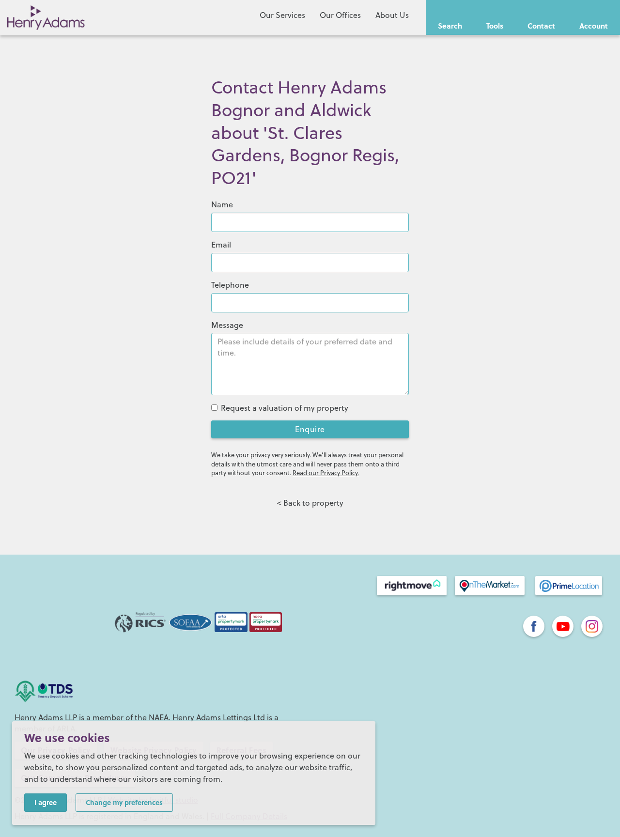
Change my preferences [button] (124, 802)
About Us (392, 15)
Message (227, 325)
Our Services (282, 15)
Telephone (230, 284)
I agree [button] (45, 802)
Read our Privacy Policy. (326, 472)
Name (222, 204)
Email (221, 244)
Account (593, 25)
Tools (494, 25)
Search (450, 25)
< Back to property (310, 502)
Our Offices (340, 15)
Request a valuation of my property (284, 408)
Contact (541, 25)
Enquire (310, 429)
